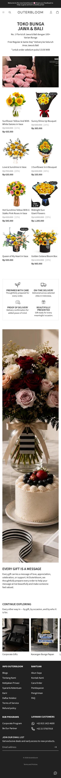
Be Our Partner (9, 728)
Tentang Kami (9, 678)
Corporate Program (12, 723)
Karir (4, 693)
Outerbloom (33, 757)
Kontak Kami (37, 678)
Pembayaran (37, 688)
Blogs (5, 673)
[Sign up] (55, 747)
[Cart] (57, 12)
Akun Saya (36, 673)
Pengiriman (37, 693)
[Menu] (3, 12)
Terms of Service (10, 703)
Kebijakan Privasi (10, 683)
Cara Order (36, 683)
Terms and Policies (30, 764)
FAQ (33, 698)
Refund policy (9, 708)
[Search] (10, 12)
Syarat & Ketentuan (11, 688)
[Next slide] (55, 637)
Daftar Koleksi (9, 698)
